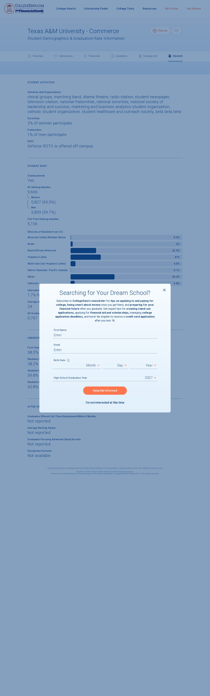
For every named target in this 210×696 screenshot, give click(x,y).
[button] (68, 361)
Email (57, 344)
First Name (60, 330)
